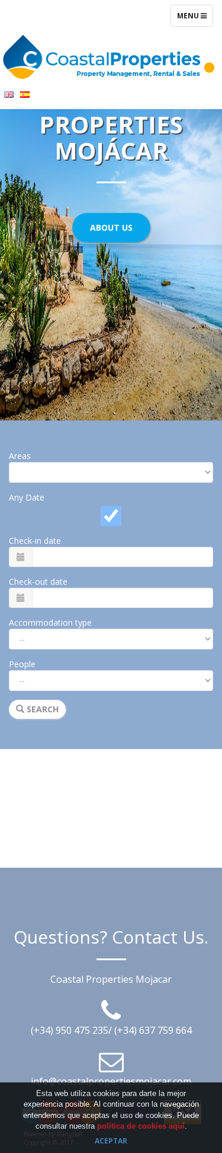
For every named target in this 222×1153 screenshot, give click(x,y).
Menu (194, 18)
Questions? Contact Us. (111, 937)
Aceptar (111, 1141)
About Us (111, 227)
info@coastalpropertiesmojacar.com (111, 1081)
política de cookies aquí (141, 1126)
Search (41, 709)
